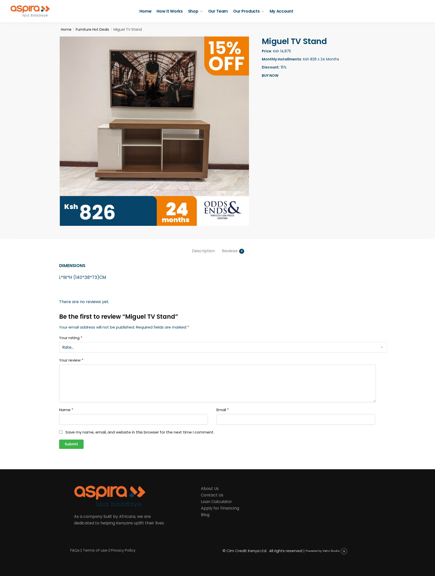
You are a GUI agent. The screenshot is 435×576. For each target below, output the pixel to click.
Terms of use (95, 550)
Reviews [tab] (230, 251)
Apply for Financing (220, 508)
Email (222, 409)
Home (66, 29)
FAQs (75, 550)
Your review (71, 360)
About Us (210, 488)
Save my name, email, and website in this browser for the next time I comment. (139, 432)
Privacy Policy (123, 550)
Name (66, 409)
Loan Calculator (216, 502)
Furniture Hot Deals (92, 29)
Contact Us (212, 495)
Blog (205, 515)
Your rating (70, 337)
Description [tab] (203, 251)
